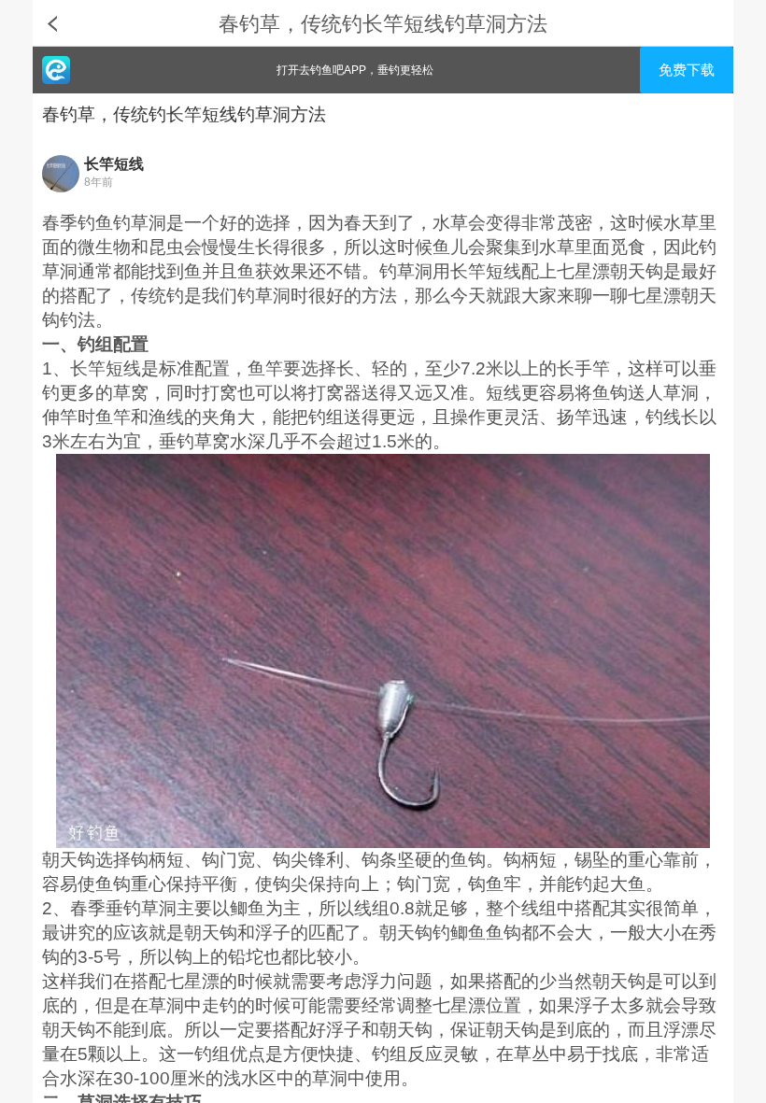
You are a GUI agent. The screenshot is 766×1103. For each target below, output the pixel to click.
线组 (372, 908)
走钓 (219, 1005)
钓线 (663, 417)
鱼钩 (610, 393)
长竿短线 (114, 164)
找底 (620, 1054)
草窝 (131, 393)
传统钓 (157, 295)
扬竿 (574, 417)
